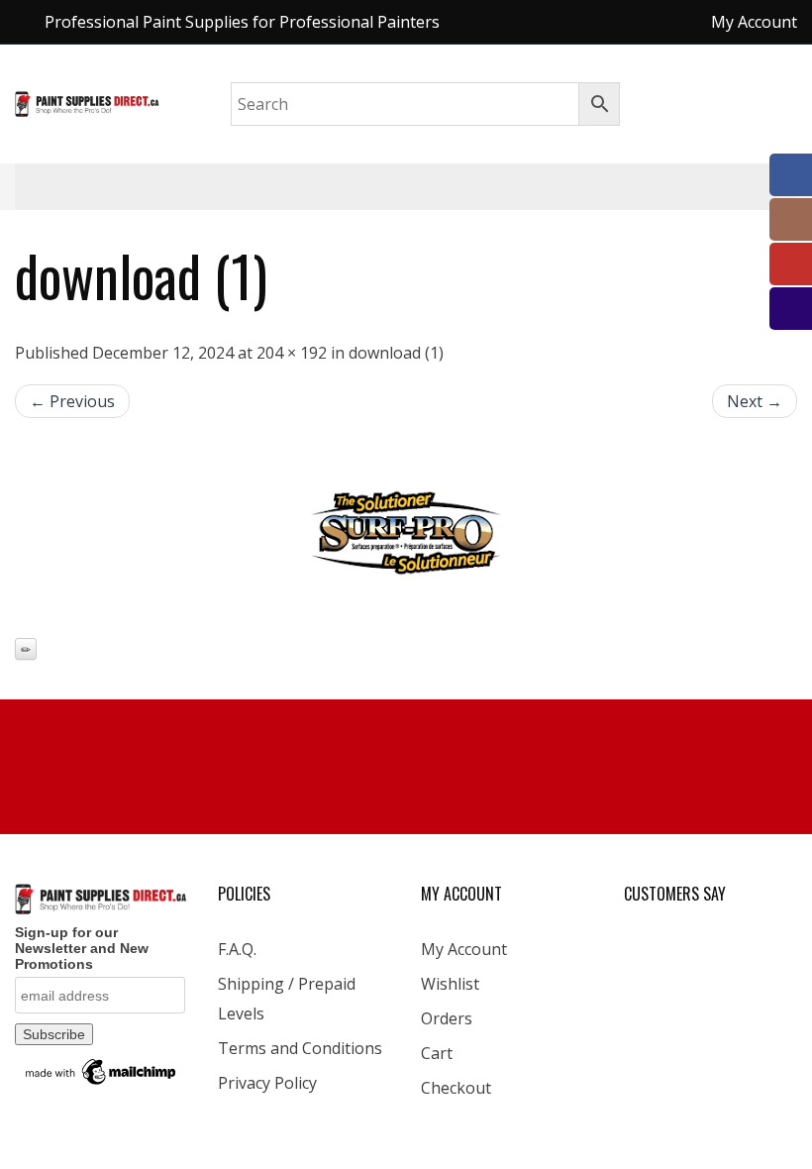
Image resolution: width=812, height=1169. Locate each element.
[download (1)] (406, 533)
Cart (437, 1053)
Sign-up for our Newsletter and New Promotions (82, 948)
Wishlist (450, 984)
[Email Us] (790, 308)
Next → (754, 401)
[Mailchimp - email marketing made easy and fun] (101, 1071)
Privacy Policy (267, 1083)
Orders (446, 1018)
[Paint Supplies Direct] (87, 102)
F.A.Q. (237, 949)
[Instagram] (790, 219)
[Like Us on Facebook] (790, 175)
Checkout (456, 1088)
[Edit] (26, 649)
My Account (464, 949)
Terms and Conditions (300, 1048)
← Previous (72, 401)
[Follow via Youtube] (790, 264)
